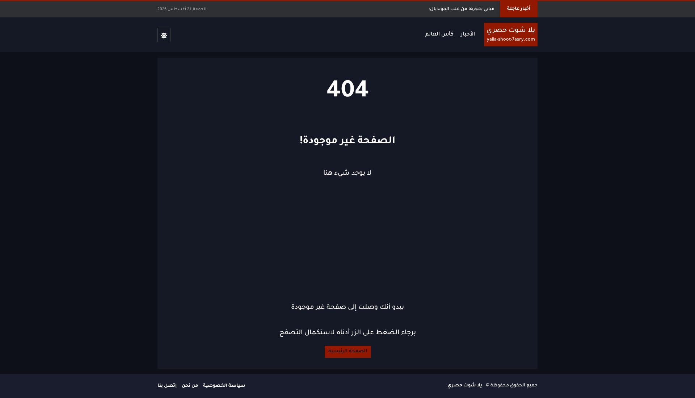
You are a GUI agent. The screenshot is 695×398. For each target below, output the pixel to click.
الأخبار (468, 35)
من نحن (190, 386)
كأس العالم (439, 35)
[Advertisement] (347, 240)
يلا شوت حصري (464, 385)
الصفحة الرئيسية (347, 351)
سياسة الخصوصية (224, 386)
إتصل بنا (167, 386)
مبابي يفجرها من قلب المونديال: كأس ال (452, 9)
